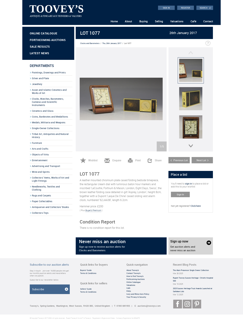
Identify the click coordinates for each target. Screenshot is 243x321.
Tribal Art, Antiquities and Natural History (50, 135)
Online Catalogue (43, 33)
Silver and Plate (40, 78)
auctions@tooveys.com (149, 305)
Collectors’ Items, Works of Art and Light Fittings (50, 179)
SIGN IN (166, 7)
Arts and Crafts (40, 148)
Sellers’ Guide (86, 289)
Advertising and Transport (46, 166)
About (128, 21)
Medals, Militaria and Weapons (48, 122)
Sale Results (40, 46)
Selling (159, 21)
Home (114, 21)
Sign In (180, 194)
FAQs (128, 291)
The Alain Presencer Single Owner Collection (191, 270)
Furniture (37, 142)
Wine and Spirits (41, 171)
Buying (143, 21)
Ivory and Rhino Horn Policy (137, 294)
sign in (188, 183)
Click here (196, 205)
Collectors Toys (40, 212)
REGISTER (185, 7)
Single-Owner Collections (45, 128)
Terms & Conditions (88, 273)
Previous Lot (180, 160)
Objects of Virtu (40, 154)
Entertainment (39, 160)
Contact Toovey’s (133, 273)
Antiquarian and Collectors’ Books (50, 207)
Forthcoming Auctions (48, 40)
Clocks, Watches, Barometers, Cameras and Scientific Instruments (48, 102)
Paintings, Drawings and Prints (49, 72)
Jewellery (37, 84)
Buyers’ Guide (86, 270)
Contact (208, 21)
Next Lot (201, 160)
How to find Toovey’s (134, 276)
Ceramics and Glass (42, 110)
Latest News (39, 53)
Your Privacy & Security (136, 297)
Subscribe (38, 289)
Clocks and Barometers (90, 43)
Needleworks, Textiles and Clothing (46, 188)
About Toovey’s (132, 270)
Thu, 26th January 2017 (111, 43)
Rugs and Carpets (41, 195)
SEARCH (205, 8)
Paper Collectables (42, 201)
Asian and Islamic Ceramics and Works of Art (49, 91)
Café (193, 21)
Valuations (176, 21)
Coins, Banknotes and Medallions (50, 116)
